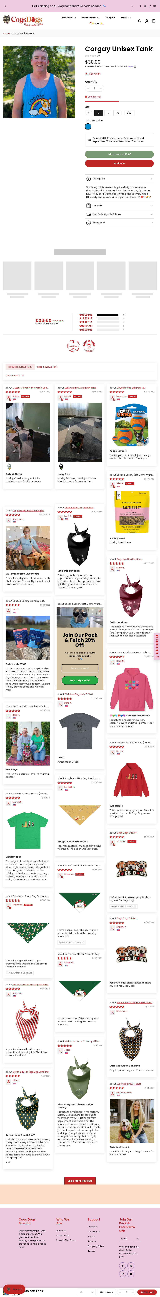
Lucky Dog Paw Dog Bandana (80, 390)
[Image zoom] (39, 83)
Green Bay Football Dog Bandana (31, 1075)
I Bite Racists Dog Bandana (79, 510)
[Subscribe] (137, 1238)
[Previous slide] (5, 6)
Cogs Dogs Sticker (126, 835)
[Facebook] (140, 6)
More (124, 19)
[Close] (99, 611)
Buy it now (119, 166)
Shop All (110, 19)
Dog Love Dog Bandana (129, 562)
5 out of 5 (57, 323)
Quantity (91, 85)
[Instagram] (145, 6)
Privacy (92, 1236)
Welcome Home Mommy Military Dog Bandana (79, 1046)
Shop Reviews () (47, 370)
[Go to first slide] (133, 6)
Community (63, 1235)
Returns (92, 1241)
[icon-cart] (153, 22)
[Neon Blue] (88, 130)
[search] (139, 22)
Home (6, 36)
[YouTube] (154, 6)
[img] (49, 323)
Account (92, 1226)
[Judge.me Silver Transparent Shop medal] (73, 349)
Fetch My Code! (80, 680)
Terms (91, 1251)
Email (124, 1238)
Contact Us (94, 1231)
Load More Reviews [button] (80, 1184)
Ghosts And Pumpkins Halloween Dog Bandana (131, 1007)
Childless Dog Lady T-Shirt (79, 697)
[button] (119, 157)
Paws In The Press (65, 1240)
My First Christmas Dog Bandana (30, 987)
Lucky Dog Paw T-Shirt (129, 1087)
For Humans (89, 19)
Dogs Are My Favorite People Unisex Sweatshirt (25, 515)
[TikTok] (150, 6)
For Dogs (67, 19)
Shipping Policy (96, 1246)
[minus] (88, 91)
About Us (61, 1230)
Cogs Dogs (26, 1295)
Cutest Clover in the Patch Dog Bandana (26, 392)
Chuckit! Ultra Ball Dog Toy (131, 390)
